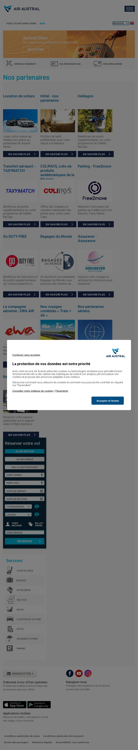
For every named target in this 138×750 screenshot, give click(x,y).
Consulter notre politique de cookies (32, 390)
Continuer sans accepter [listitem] (26, 354)
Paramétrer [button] (61, 390)
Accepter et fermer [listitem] (107, 400)
